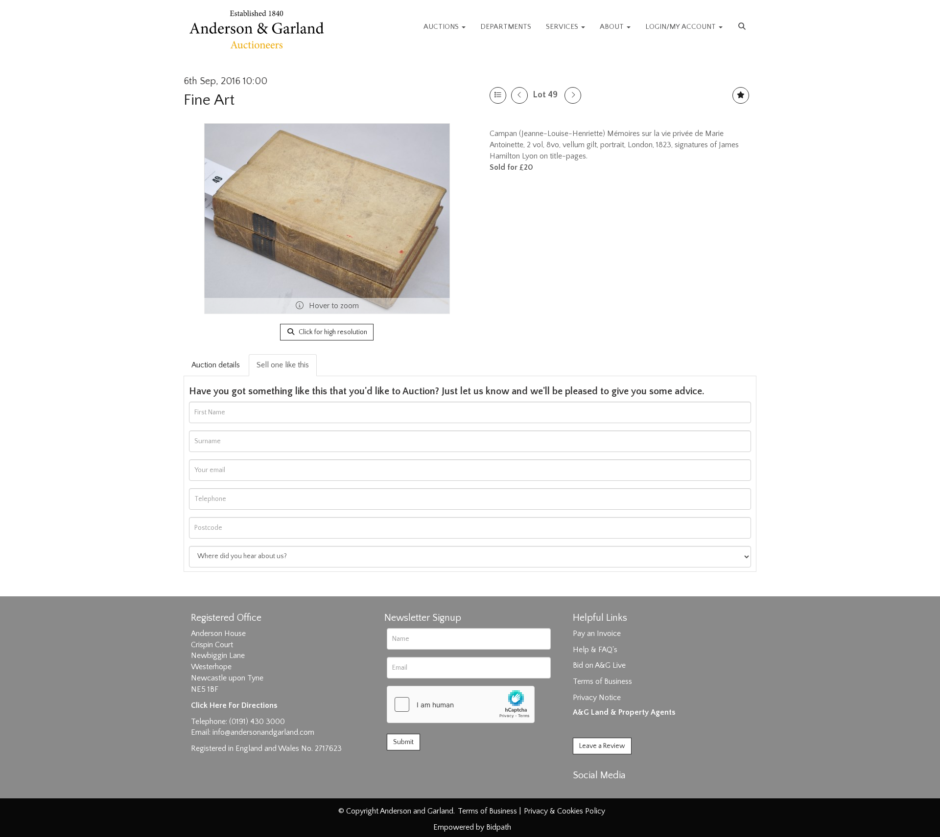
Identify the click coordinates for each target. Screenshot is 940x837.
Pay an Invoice (597, 633)
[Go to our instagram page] (622, 792)
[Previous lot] (519, 95)
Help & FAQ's (595, 649)
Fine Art (209, 100)
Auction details (215, 365)
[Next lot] (572, 95)
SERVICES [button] (563, 27)
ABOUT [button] (613, 27)
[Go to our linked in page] (602, 792)
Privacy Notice (597, 697)
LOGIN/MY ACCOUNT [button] (681, 27)
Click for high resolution (332, 332)
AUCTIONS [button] (442, 27)
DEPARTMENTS (505, 27)
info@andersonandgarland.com (263, 732)
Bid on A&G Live (599, 665)
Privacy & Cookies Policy (564, 811)
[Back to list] (498, 95)
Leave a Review (602, 746)
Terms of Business (602, 681)
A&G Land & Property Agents (624, 712)
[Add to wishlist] (740, 95)
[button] (743, 27)
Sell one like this (283, 365)
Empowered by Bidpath (472, 827)
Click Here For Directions (234, 705)
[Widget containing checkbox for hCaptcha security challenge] (461, 704)
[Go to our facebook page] (582, 792)
